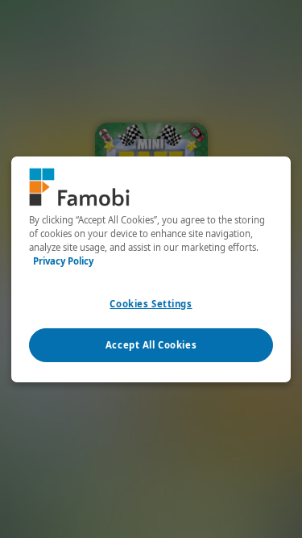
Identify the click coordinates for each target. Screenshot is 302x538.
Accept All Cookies (151, 345)
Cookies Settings (151, 304)
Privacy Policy (63, 261)
